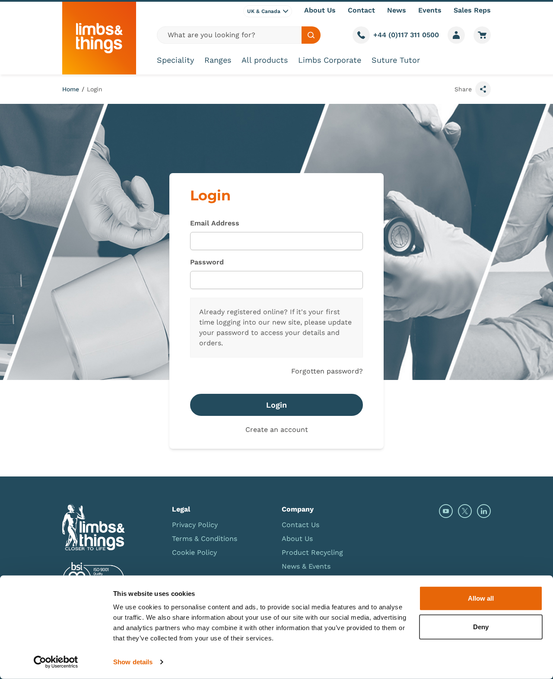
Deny (481, 626)
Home (70, 89)
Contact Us (300, 525)
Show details (133, 662)
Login (94, 89)
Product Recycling (312, 552)
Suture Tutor (396, 59)
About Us (320, 10)
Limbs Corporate (329, 59)
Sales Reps (472, 10)
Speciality (175, 59)
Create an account (276, 429)
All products (265, 59)
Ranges (217, 59)
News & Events (306, 566)
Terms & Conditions (204, 538)
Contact (361, 10)
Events (430, 10)
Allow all (481, 598)
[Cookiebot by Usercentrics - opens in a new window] (56, 662)
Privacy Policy (195, 525)
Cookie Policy (194, 552)
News (396, 10)
